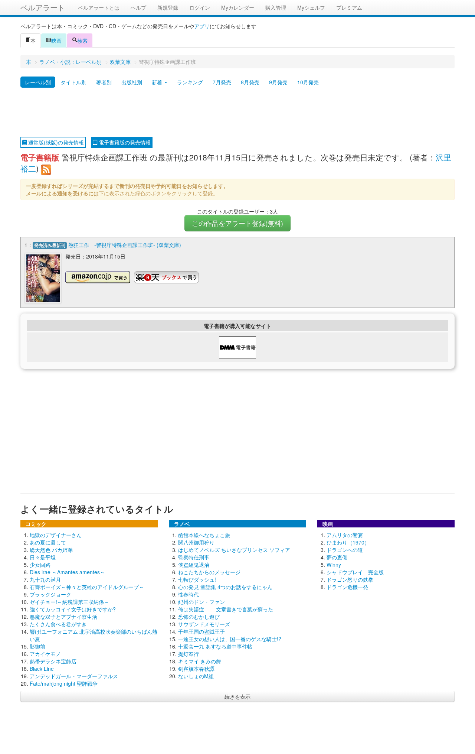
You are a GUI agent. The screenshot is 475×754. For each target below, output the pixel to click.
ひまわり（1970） (348, 542)
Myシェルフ (311, 7)
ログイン (199, 7)
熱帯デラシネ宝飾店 (53, 661)
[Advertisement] (237, 112)
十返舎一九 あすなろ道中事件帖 (215, 646)
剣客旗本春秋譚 (196, 668)
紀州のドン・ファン (201, 601)
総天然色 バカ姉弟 (51, 549)
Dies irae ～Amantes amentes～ (67, 572)
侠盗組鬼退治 (193, 564)
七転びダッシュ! (197, 579)
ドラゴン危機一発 (347, 587)
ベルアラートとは (98, 7)
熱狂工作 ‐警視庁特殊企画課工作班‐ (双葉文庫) (124, 244)
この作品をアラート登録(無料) (237, 223)
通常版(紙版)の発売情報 (55, 142)
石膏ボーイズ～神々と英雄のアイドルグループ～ (87, 587)
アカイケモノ (45, 653)
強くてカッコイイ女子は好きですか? (73, 609)
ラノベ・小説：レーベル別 (70, 61)
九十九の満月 (45, 579)
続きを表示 (237, 696)
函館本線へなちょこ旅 (204, 535)
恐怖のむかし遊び (199, 616)
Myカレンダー (237, 7)
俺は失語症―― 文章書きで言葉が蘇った (225, 609)
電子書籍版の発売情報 (124, 142)
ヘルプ (138, 7)
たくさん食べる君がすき (58, 624)
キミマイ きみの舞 (199, 661)
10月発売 (308, 82)
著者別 (104, 82)
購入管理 (275, 7)
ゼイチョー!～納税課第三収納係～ (69, 601)
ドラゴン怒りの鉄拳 (350, 579)
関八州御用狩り (196, 542)
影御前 (37, 646)
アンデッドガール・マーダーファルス (74, 676)
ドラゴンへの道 (345, 549)
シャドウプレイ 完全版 (355, 572)
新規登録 (167, 7)
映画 (56, 40)
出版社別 (131, 82)
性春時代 (188, 594)
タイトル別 (73, 82)
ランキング (190, 82)
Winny (334, 564)
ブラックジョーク (50, 594)
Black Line (42, 668)
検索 (82, 40)
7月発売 (222, 82)
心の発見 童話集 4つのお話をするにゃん (225, 587)
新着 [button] (158, 82)
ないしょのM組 (196, 676)
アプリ (202, 26)
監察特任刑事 (193, 557)
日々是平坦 (43, 557)
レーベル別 (38, 82)
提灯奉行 (188, 653)
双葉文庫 (120, 61)
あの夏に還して (48, 542)
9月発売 (278, 82)
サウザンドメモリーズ (204, 624)
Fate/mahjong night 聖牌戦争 (64, 683)
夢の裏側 (337, 557)
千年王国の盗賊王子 (201, 631)
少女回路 (40, 564)
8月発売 (250, 82)
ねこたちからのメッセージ (209, 572)
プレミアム (349, 7)
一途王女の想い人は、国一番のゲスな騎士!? (229, 639)
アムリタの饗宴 (345, 535)
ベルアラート (42, 7)
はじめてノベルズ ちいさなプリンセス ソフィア (234, 549)
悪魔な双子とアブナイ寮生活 (63, 616)
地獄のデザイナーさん (56, 535)
